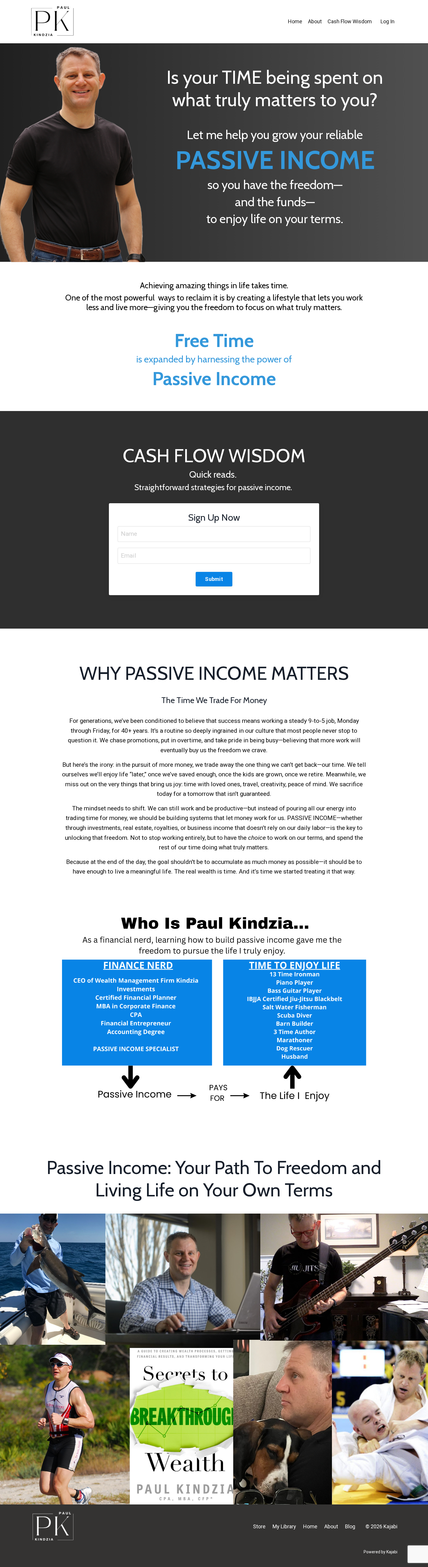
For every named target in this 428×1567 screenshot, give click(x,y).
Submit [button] (214, 579)
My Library (284, 1526)
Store (259, 1526)
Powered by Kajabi (380, 1552)
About (331, 1526)
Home (310, 1526)
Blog (350, 1526)
